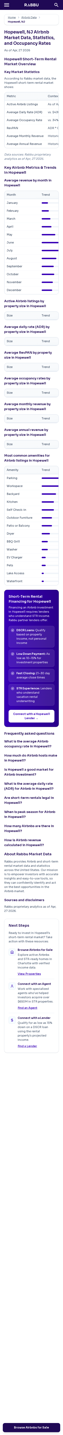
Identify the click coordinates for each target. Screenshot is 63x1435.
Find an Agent (27, 1008)
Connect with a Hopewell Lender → (31, 716)
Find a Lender (27, 1046)
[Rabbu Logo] (31, 4)
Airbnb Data (29, 17)
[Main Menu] (6, 4)
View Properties (29, 974)
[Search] (56, 4)
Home (12, 17)
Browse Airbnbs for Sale (31, 1427)
